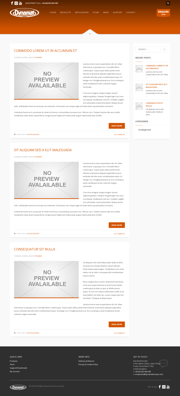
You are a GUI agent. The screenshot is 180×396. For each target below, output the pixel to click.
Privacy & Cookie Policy (88, 364)
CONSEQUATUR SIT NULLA (34, 249)
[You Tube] (168, 387)
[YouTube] (20, 3)
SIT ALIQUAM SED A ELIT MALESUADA (43, 150)
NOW (163, 12)
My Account (15, 371)
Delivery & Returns (86, 361)
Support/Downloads (18, 368)
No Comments (119, 134)
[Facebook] (12, 3)
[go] (164, 49)
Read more (117, 126)
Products (13, 361)
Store (12, 364)
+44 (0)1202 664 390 (50, 3)
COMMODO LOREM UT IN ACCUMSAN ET (45, 50)
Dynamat (38, 57)
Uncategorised (33, 134)
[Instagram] (16, 3)
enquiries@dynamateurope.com (149, 374)
